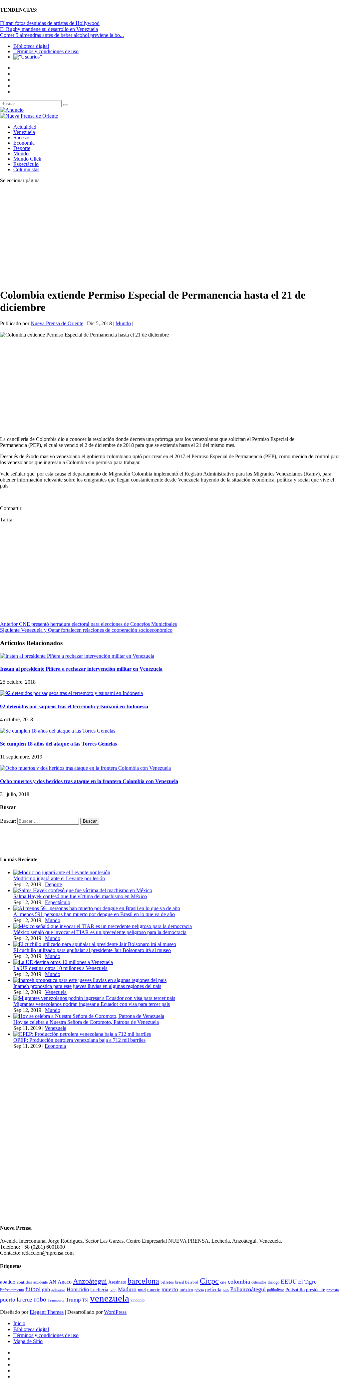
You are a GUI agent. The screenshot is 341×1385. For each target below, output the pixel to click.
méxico (186, 1289)
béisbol (191, 1282)
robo (40, 1299)
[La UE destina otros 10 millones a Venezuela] (63, 962)
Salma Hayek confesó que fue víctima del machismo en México (80, 896)
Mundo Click (27, 159)
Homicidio (78, 1289)
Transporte (56, 1300)
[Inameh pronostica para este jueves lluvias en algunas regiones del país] (90, 980)
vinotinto (138, 1300)
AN (52, 1282)
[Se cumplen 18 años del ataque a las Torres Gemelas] (57, 731)
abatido (7, 1282)
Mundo (21, 153)
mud (142, 1289)
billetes (167, 1282)
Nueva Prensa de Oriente (57, 323)
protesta (332, 1290)
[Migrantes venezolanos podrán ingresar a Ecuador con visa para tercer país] (94, 998)
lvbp (113, 1290)
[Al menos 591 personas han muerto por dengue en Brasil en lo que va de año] (96, 908)
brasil (179, 1282)
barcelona (143, 1281)
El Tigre (307, 1282)
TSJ (85, 1300)
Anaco (65, 1282)
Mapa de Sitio (28, 1341)
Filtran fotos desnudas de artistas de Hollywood (50, 23)
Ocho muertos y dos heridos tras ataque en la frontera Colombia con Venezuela (89, 781)
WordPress (115, 1312)
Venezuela (24, 132)
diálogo (273, 1282)
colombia (239, 1281)
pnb (226, 1290)
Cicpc (209, 1280)
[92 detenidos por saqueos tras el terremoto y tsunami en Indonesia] (71, 693)
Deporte (21, 148)
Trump (73, 1300)
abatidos (24, 1282)
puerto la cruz (16, 1300)
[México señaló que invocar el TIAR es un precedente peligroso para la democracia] (102, 926)
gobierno (58, 1290)
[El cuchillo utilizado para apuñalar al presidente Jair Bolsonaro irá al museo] (94, 944)
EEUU (289, 1281)
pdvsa (199, 1290)
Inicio (19, 1323)
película (213, 1289)
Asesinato (117, 1282)
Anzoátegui (90, 1281)
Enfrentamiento (12, 1290)
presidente (315, 1289)
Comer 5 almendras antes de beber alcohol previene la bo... (62, 35)
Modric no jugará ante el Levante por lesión (59, 878)
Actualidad (24, 127)
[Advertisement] (170, 235)
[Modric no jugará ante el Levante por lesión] (61, 872)
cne (223, 1282)
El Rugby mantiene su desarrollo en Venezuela (49, 29)
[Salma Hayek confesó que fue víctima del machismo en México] (82, 890)
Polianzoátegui (248, 1289)
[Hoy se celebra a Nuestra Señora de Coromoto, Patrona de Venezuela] (88, 1016)
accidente (40, 1282)
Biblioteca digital (31, 46)
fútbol (33, 1289)
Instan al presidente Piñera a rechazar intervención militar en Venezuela (81, 669)
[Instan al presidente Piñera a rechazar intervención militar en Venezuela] (77, 656)
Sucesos (21, 137)
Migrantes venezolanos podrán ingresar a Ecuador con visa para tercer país (91, 1004)
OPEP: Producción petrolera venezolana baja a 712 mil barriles (79, 1040)
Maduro (127, 1289)
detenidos (258, 1282)
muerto (170, 1289)
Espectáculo (26, 164)
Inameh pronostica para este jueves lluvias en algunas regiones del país (87, 986)
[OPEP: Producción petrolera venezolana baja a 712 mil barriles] (82, 1034)
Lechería (99, 1289)
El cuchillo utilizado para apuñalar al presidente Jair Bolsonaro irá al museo (92, 950)
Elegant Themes (47, 1312)
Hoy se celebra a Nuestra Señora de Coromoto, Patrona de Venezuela (86, 1022)
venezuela (109, 1298)
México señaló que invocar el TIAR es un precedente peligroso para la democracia (99, 932)
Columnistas (26, 169)
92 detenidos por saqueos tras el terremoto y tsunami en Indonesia (74, 706)
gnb (46, 1289)
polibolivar (275, 1290)
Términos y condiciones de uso (46, 51)
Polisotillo (295, 1289)
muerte (153, 1289)
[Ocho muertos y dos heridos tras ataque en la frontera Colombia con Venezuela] (85, 768)
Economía (24, 143)
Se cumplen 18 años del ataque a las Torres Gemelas (58, 744)
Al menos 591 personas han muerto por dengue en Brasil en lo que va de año (94, 914)
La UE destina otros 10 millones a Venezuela (60, 968)
